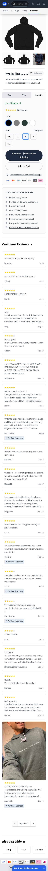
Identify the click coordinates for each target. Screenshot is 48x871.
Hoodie (38, 95)
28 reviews (22, 110)
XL (9, 144)
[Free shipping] (38, 4)
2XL (9, 136)
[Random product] (26, 3)
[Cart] (43, 4)
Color (8, 116)
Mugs (17, 10)
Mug (9, 95)
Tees (25, 10)
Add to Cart (24, 166)
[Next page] (33, 823)
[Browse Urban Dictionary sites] (6, 4)
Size (7, 130)
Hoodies (34, 10)
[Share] (32, 4)
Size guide (38, 130)
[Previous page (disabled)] (14, 823)
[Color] (8, 123)
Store (5, 10)
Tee (24, 95)
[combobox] (20, 4)
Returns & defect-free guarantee (24, 227)
